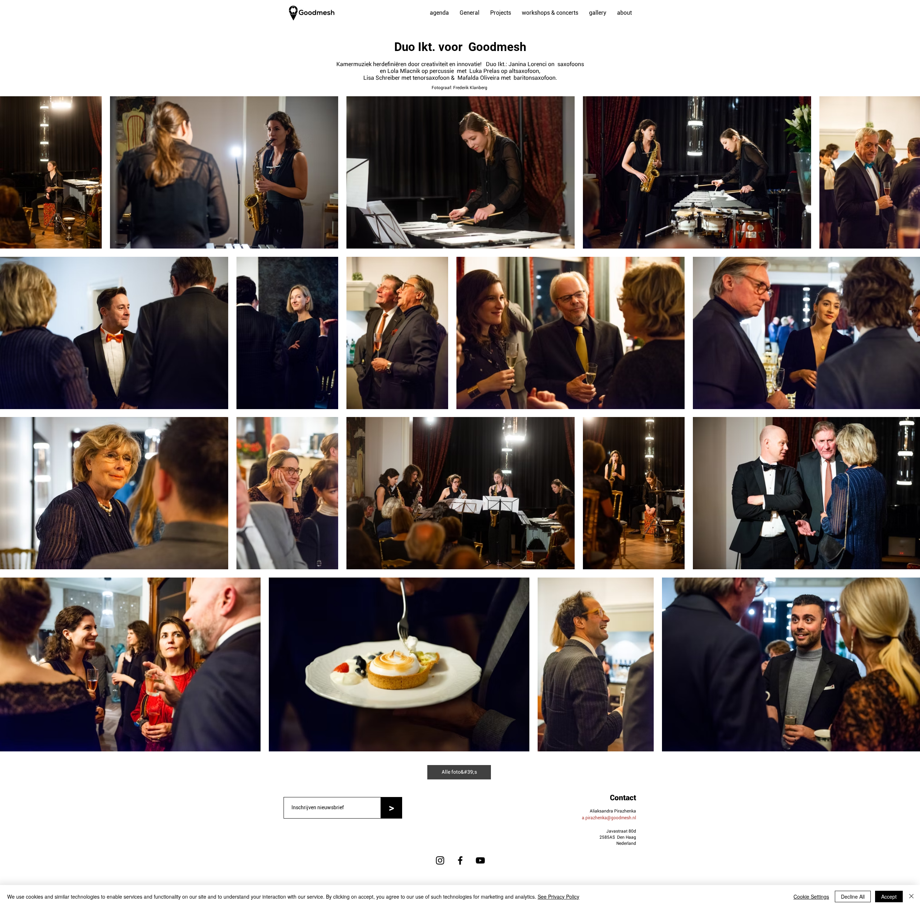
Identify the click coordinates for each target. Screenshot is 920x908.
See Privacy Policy (558, 896)
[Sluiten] (911, 896)
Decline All (853, 896)
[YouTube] (480, 860)
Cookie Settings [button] (811, 896)
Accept (889, 896)
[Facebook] (460, 860)
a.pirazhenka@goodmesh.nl (609, 817)
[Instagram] (440, 860)
